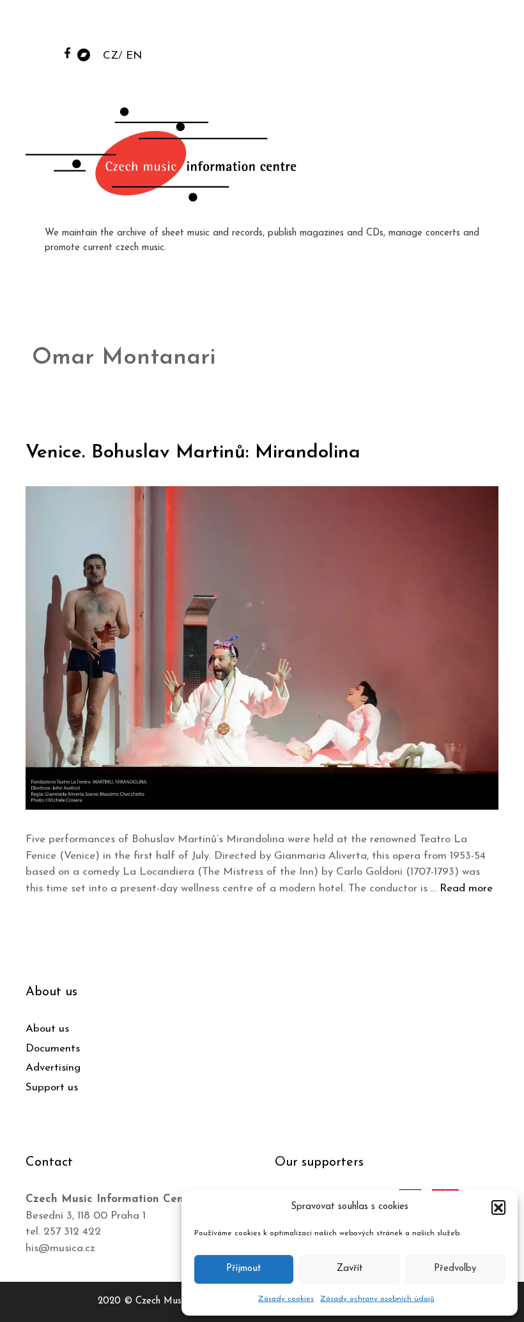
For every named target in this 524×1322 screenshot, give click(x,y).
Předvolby (455, 1269)
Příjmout (243, 1269)
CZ (110, 55)
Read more (466, 888)
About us (47, 1028)
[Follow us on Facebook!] (67, 52)
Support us (52, 1087)
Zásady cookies (286, 1299)
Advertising (53, 1067)
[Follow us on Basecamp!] (83, 53)
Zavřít (350, 1269)
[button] (498, 1207)
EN (134, 55)
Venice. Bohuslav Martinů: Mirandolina (193, 453)
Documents (53, 1048)
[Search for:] (417, 26)
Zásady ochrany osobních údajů (377, 1299)
